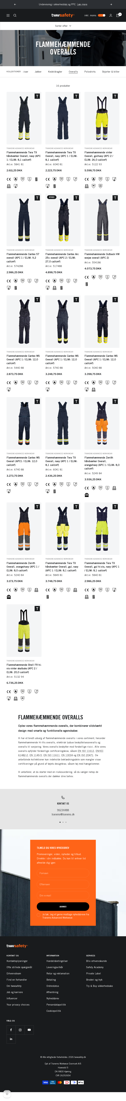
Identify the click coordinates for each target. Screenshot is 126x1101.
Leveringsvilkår (54, 967)
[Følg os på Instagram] (20, 1029)
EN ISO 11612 (86, 751)
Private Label (93, 973)
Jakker (38, 71)
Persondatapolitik (56, 1004)
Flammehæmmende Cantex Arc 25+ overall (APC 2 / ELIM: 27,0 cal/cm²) (62, 258)
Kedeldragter (55, 71)
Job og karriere (15, 992)
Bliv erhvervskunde (96, 961)
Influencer (12, 998)
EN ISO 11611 (51, 755)
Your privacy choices (18, 1004)
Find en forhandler (17, 979)
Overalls (73, 71)
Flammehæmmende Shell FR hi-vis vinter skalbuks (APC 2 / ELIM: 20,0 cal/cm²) (24, 668)
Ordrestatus (52, 986)
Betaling (51, 979)
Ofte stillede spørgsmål (19, 967)
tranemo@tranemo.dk (63, 814)
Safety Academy (95, 967)
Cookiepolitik (53, 1010)
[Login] (110, 15)
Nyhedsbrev (52, 998)
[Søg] (14, 15)
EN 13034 (67, 755)
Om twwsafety (14, 986)
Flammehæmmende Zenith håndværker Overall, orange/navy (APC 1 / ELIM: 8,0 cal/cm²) (101, 463)
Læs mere (82, 4)
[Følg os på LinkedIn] (11, 1038)
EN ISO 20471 (85, 755)
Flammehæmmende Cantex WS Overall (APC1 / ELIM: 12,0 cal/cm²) (23, 461)
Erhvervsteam (14, 973)
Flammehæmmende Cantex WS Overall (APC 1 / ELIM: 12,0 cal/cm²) (23, 359)
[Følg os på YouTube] (29, 1029)
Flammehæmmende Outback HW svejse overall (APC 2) (101, 256)
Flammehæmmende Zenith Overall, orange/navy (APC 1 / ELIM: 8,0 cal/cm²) (23, 567)
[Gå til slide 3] (65, 822)
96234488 (63, 810)
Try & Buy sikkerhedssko (99, 986)
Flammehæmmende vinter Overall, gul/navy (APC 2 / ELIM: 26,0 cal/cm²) (98, 156)
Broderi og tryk (94, 979)
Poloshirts (89, 71)
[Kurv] (117, 15)
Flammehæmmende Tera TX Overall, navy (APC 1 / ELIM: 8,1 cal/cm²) (61, 156)
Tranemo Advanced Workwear (20, 148)
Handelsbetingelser (57, 961)
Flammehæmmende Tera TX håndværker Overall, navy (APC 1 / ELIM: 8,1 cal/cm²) (24, 156)
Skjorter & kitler (110, 71)
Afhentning (52, 992)
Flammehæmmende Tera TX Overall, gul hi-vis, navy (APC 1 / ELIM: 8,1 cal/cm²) (101, 567)
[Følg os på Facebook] (11, 1029)
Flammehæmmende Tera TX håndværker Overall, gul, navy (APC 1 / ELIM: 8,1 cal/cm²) (61, 567)
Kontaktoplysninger (17, 961)
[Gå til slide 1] (60, 822)
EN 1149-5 (36, 755)
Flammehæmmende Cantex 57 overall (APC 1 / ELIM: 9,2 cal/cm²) (23, 258)
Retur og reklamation (57, 973)
